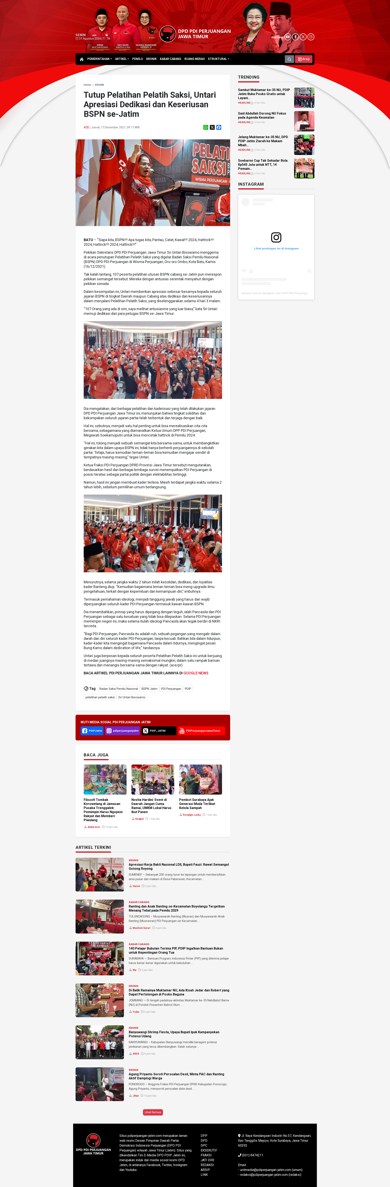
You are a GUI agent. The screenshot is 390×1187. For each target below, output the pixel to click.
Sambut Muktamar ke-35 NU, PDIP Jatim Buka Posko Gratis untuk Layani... (264, 94)
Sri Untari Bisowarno (131, 697)
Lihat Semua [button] (153, 1112)
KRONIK (133, 860)
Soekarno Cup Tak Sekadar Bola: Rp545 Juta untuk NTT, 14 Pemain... (263, 165)
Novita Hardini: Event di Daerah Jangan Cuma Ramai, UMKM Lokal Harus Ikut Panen (151, 806)
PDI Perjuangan (171, 689)
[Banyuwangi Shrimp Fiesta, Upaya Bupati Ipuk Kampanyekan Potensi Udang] (100, 1042)
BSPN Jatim (149, 689)
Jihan (136, 1095)
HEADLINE (244, 102)
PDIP (188, 689)
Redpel (139, 819)
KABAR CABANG (139, 902)
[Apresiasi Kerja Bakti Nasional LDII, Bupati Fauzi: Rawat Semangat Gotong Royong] (100, 874)
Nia (134, 970)
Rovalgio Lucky (192, 814)
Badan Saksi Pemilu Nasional (119, 689)
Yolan (136, 1011)
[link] (153, 182)
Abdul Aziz (94, 827)
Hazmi (136, 886)
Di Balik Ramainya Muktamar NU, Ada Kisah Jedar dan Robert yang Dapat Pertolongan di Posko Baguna (179, 992)
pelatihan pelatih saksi (100, 697)
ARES (136, 1053)
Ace (86, 127)
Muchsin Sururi (141, 928)
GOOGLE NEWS (195, 673)
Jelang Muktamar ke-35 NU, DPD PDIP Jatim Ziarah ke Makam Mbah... (263, 141)
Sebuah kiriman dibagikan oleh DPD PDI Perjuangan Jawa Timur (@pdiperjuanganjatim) (298, 293)
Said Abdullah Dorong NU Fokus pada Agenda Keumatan (262, 115)
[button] (303, 59)
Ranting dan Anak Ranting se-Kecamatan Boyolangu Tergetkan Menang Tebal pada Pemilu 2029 (177, 908)
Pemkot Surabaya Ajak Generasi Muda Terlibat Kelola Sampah (197, 804)
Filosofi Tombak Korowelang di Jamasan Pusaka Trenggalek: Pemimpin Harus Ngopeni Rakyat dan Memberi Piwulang (103, 810)
